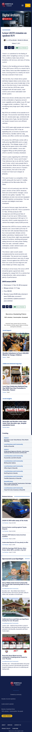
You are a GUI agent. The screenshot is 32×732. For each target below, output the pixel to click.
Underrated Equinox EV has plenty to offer (15, 542)
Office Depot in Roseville (10, 468)
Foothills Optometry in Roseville (12, 478)
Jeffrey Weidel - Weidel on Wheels (18, 40)
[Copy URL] (12, 47)
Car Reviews (6, 29)
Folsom (4, 392)
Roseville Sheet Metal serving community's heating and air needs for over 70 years (14, 657)
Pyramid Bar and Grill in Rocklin (12, 458)
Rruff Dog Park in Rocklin (11, 473)
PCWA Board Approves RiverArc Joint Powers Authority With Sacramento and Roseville (16, 452)
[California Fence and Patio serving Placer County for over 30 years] (16, 607)
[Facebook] (5, 47)
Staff (8, 357)
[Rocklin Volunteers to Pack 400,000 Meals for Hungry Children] (16, 342)
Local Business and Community (13, 444)
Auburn (4, 357)
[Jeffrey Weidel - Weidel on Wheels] (5, 40)
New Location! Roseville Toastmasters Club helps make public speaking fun (17, 484)
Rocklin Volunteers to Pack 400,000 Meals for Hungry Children (16, 354)
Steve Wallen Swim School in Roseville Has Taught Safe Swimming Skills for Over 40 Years (15, 584)
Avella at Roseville (9, 446)
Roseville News (8, 481)
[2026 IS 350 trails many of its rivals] (16, 508)
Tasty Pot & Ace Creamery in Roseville (14, 490)
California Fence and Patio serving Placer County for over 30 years (15, 619)
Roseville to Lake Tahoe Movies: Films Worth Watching (16, 440)
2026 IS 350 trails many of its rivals (15, 520)
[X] (9, 47)
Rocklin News (6, 427)
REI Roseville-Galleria (10, 463)
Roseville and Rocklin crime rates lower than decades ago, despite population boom (14, 423)
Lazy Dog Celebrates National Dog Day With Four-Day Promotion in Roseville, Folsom (15, 388)
